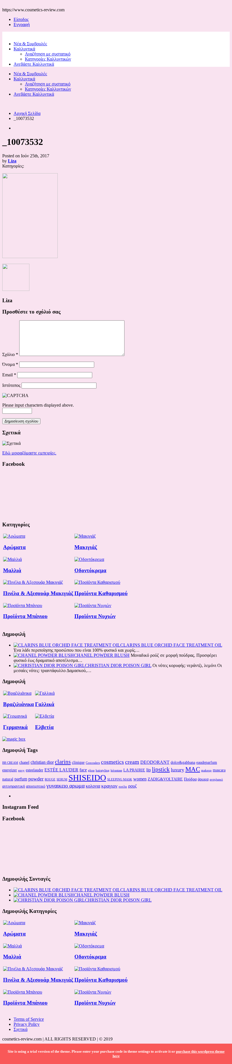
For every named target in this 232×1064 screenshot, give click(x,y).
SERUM (62, 779)
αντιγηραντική (13, 786)
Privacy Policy (27, 1024)
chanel (24, 762)
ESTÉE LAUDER (61, 770)
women (140, 779)
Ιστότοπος (11, 385)
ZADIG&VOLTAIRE (165, 779)
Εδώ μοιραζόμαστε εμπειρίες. (29, 453)
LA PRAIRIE (134, 770)
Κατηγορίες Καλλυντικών (48, 59)
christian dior (42, 762)
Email (9, 374)
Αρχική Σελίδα (27, 113)
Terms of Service (29, 1019)
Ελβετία (44, 727)
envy (21, 770)
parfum (20, 779)
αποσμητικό (35, 786)
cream (132, 762)
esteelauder (34, 770)
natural (7, 779)
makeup (206, 770)
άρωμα (203, 779)
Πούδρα (190, 779)
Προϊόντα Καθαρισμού (101, 593)
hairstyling (102, 770)
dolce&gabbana (183, 762)
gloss (91, 770)
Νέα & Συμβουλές (30, 43)
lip (148, 770)
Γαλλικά (44, 704)
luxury (177, 770)
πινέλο (123, 786)
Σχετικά (20, 1029)
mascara (219, 770)
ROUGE (50, 779)
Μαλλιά (12, 570)
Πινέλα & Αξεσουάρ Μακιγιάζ (38, 593)
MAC (192, 769)
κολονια (93, 786)
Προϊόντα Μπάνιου (25, 616)
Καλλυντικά (24, 48)
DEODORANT (154, 762)
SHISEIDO (87, 777)
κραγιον (109, 786)
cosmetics (112, 762)
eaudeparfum (206, 762)
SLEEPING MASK (119, 779)
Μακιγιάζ (85, 547)
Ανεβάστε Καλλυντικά (34, 64)
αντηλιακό (216, 779)
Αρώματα (14, 547)
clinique (78, 762)
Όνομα (10, 364)
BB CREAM (10, 762)
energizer (9, 770)
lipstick (161, 769)
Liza (12, 160)
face (83, 770)
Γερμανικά (15, 727)
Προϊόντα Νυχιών (94, 616)
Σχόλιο (10, 354)
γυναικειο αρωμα (65, 785)
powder (36, 779)
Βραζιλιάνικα (18, 704)
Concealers (93, 762)
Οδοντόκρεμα (90, 570)
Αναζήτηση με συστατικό (47, 54)
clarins (63, 761)
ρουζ (132, 786)
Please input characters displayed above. (38, 405)
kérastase (116, 770)
